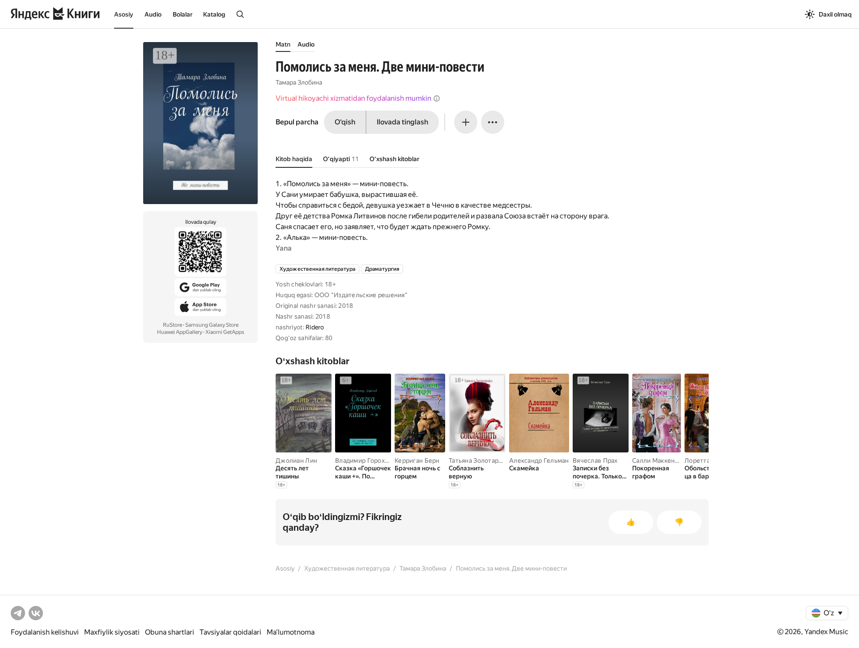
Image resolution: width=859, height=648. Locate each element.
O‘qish (345, 122)
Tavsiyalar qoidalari (230, 632)
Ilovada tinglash (402, 122)
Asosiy (123, 14)
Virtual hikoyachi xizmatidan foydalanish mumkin (353, 98)
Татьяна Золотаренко (481, 460)
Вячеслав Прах (595, 460)
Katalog (214, 14)
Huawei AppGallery (179, 332)
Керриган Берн (417, 460)
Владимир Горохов (363, 460)
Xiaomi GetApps (224, 332)
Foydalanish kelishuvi (45, 632)
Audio (153, 14)
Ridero (315, 327)
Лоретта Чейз (705, 460)
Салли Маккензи (657, 460)
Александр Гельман (539, 460)
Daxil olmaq (835, 14)
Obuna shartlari (169, 632)
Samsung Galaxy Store (211, 325)
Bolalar (182, 14)
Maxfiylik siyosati (112, 632)
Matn (283, 44)
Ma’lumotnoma (291, 632)
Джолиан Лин (296, 460)
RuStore (172, 325)
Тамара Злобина (299, 82)
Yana (284, 248)
